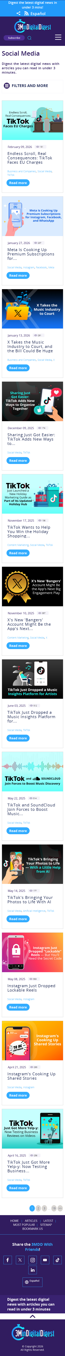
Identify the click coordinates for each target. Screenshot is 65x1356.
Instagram (28, 267)
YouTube (45, 1260)
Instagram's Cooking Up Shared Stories (31, 1076)
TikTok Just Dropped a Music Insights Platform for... (31, 716)
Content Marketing (18, 545)
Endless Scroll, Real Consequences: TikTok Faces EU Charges (29, 157)
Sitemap (46, 1225)
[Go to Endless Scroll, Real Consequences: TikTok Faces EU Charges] (32, 120)
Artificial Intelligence (34, 911)
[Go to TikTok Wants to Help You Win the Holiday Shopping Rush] (32, 494)
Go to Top (32, 1316)
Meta (51, 267)
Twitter (20, 1260)
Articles (31, 1221)
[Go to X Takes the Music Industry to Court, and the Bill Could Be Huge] (32, 309)
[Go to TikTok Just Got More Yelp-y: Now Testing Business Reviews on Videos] (32, 1128)
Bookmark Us (32, 1229)
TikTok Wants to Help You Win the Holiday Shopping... (28, 531)
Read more (18, 183)
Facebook (41, 267)
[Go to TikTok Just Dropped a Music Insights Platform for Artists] (32, 679)
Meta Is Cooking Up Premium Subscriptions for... (31, 253)
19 (54, 1208)
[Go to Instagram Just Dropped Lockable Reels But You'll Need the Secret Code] (32, 952)
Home (14, 1221)
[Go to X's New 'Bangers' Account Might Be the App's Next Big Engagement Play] (32, 586)
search (29, 38)
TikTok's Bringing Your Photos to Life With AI (30, 899)
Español (38, 13)
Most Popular (24, 1225)
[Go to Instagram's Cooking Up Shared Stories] (32, 1040)
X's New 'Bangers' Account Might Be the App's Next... (29, 624)
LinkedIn (32, 1270)
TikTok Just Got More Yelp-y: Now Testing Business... (28, 1166)
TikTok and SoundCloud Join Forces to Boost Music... (31, 809)
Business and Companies (21, 171)
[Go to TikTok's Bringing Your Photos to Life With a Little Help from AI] (32, 864)
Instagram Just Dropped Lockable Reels (31, 987)
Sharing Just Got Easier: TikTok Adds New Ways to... (31, 438)
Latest (48, 1221)
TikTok (10, 175)
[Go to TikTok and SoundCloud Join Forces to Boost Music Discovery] (32, 771)
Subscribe (14, 38)
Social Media (45, 171)
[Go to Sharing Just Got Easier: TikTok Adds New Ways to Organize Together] (32, 401)
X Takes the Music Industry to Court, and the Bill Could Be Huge (30, 346)
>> (60, 1208)
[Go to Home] (32, 32)
